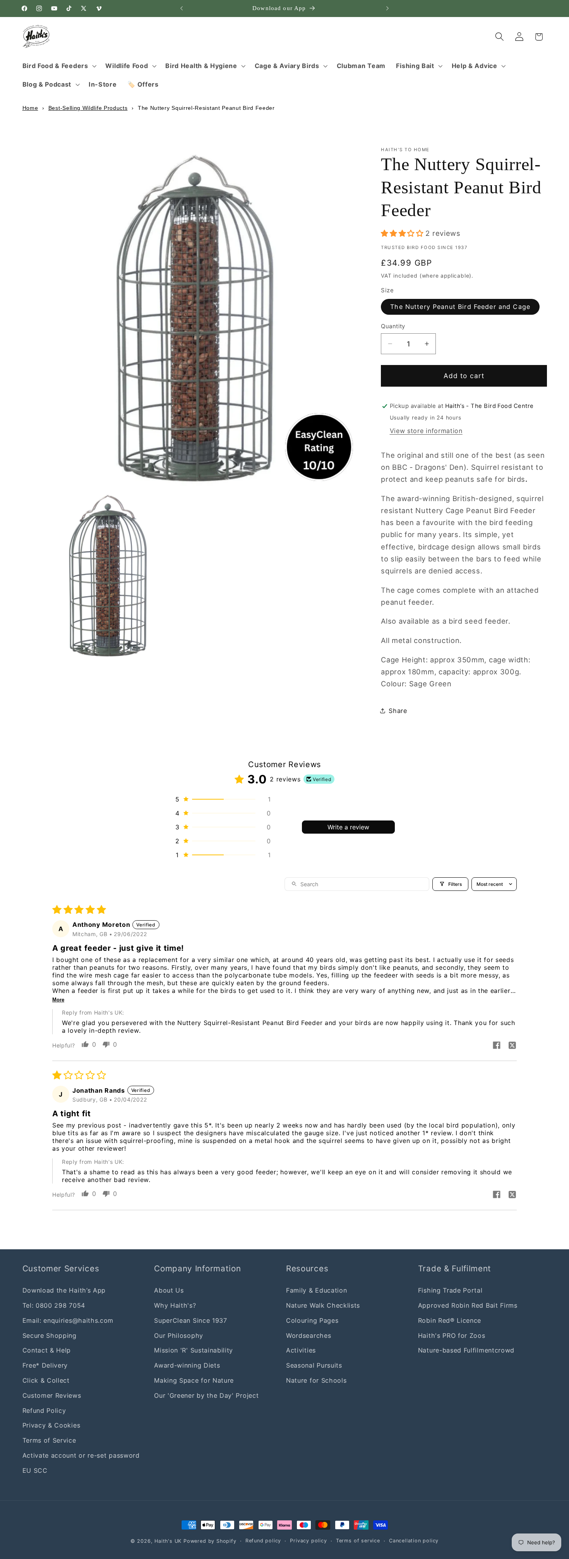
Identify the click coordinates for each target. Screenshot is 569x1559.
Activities (301, 1350)
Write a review (348, 827)
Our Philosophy (178, 1335)
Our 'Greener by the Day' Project (206, 1395)
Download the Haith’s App (64, 1290)
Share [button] (398, 710)
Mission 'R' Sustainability (193, 1350)
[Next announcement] (387, 8)
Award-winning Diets (187, 1365)
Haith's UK (168, 1541)
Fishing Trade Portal (450, 1290)
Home (30, 108)
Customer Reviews (51, 1395)
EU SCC (35, 1470)
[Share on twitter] (512, 1046)
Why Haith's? (175, 1305)
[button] (58, 65)
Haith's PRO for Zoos (451, 1335)
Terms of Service (49, 1440)
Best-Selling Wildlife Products (88, 108)
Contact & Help (46, 1350)
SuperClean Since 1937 (190, 1320)
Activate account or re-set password (81, 1455)
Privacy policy (308, 1541)
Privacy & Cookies (51, 1425)
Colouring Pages (312, 1320)
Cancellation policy (414, 1541)
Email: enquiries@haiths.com (68, 1320)
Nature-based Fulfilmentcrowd (466, 1350)
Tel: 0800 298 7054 (53, 1305)
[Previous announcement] (181, 8)
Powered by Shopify (210, 1541)
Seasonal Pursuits (314, 1365)
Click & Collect (46, 1380)
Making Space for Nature (194, 1380)
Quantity (393, 325)
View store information (426, 431)
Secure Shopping (49, 1335)
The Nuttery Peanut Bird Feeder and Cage (460, 306)
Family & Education (316, 1290)
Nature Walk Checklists (323, 1305)
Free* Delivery (45, 1365)
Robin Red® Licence (449, 1320)
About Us (169, 1290)
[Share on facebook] (496, 1045)
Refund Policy (44, 1410)
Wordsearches (308, 1335)
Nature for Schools (316, 1380)
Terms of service (358, 1541)
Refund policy (263, 1541)
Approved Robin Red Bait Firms (468, 1305)
